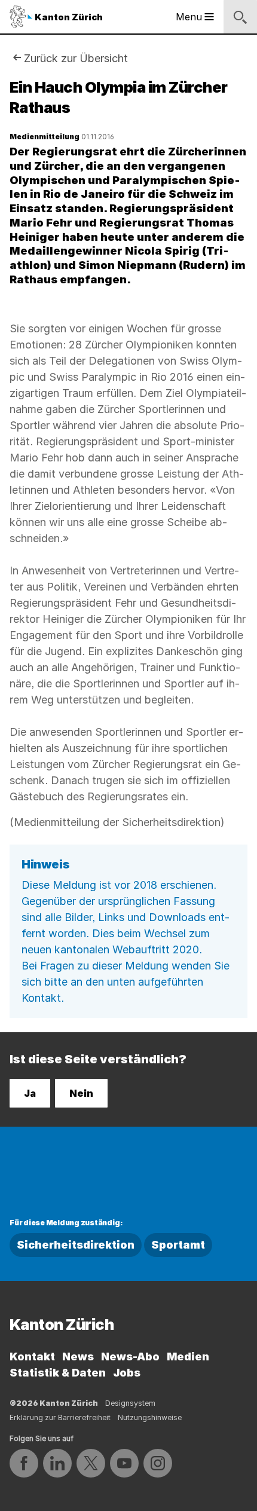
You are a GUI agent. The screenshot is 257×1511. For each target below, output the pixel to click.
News (78, 1356)
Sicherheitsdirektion (75, 1244)
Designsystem (130, 1403)
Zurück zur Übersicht (76, 58)
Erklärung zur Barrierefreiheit (60, 1417)
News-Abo (130, 1356)
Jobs (126, 1372)
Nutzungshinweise (150, 1417)
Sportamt (178, 1244)
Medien (188, 1356)
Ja (30, 1093)
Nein (81, 1093)
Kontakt (32, 1356)
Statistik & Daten (58, 1372)
